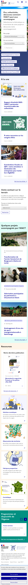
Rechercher (18, 2)
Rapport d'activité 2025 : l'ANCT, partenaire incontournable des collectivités (13, 105)
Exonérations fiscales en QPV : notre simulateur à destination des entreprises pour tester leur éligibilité (13, 169)
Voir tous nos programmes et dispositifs (12, 539)
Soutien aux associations (9, 61)
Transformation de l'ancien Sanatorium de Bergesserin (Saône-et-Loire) (13, 260)
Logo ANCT (20, 562)
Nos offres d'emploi (7, 65)
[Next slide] (25, 519)
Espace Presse (13, 562)
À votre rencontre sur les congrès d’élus (13, 136)
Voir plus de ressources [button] (10, 391)
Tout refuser (14, 578)
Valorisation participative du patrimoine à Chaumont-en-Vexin (13, 295)
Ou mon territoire (8, 40)
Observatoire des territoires (11, 441)
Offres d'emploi (5, 564)
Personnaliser (14, 582)
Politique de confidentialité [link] (6, 584)
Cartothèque (7, 497)
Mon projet (6, 33)
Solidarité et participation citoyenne (15, 286)
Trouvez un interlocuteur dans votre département (11, 204)
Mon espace (22, 2)
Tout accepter (14, 574)
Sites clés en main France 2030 (10, 72)
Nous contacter (5, 562)
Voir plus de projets (20, 340)
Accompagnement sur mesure (10, 55)
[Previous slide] (21, 519)
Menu (26, 2)
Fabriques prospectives (10, 468)
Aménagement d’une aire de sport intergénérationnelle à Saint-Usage (13, 331)
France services (6, 58)
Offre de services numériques (10, 68)
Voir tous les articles (19, 181)
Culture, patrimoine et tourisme (14, 320)
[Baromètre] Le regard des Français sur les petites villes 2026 (13, 380)
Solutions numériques (9, 412)
